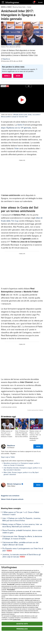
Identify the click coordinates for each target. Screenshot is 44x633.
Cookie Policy (16, 619)
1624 (40, 574)
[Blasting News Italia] (12, 2)
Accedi (40, 2)
